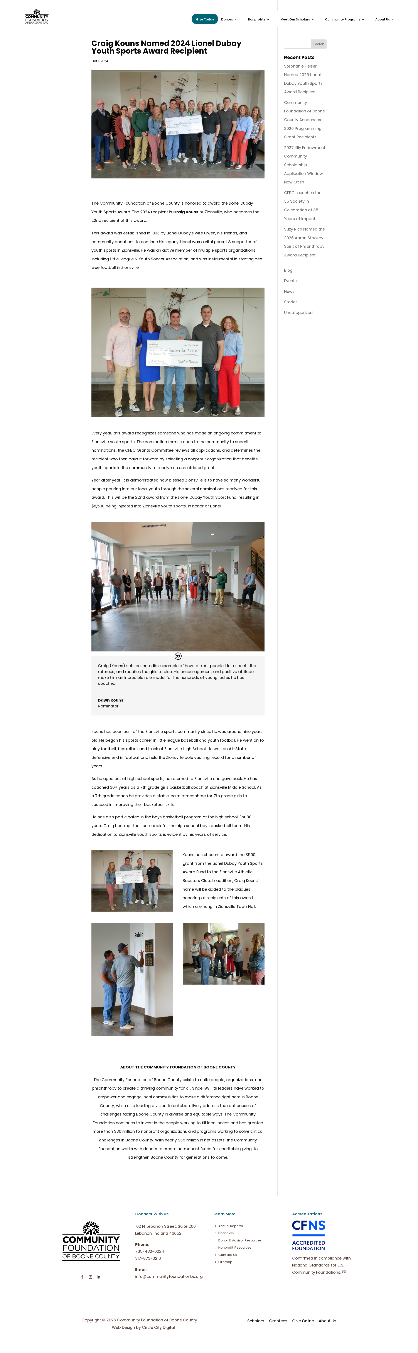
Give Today (205, 19)
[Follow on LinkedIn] (98, 1277)
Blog (288, 270)
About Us (327, 1321)
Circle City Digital (158, 1327)
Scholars (255, 1321)
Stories (291, 302)
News (289, 291)
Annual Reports (230, 1226)
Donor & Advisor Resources (240, 1240)
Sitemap (225, 1262)
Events (290, 280)
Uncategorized (298, 312)
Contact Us (227, 1254)
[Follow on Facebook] (82, 1277)
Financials (226, 1233)
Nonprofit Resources (234, 1247)
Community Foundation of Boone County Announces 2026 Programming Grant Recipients (304, 120)
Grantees (278, 1321)
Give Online (303, 1321)
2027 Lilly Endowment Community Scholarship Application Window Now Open (304, 165)
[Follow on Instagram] (90, 1277)
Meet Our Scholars (295, 20)
